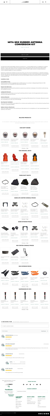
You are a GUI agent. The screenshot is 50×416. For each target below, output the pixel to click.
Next (27, 148)
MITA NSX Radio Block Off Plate (15, 257)
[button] (23, 384)
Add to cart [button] (45, 145)
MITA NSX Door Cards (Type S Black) (14, 278)
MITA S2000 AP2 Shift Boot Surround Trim (4, 187)
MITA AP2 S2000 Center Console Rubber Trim (5, 210)
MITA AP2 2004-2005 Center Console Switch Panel (15, 210)
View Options (5, 171)
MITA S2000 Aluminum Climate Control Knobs (15, 234)
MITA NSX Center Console (24, 257)
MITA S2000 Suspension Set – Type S (15, 301)
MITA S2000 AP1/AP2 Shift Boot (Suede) (24, 187)
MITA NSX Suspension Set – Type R (44, 301)
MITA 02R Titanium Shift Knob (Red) (25, 139)
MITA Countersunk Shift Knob (43, 140)
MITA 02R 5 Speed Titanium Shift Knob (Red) (15, 140)
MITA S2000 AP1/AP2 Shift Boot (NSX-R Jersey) (14, 188)
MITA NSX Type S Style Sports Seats (34, 163)
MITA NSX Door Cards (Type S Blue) (24, 278)
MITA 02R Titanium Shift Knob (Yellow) (35, 140)
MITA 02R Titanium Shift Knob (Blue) (5, 139)
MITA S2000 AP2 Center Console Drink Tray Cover (5, 234)
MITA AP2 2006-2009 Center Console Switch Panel (24, 210)
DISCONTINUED (5, 144)
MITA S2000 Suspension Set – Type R (5, 301)
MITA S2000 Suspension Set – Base (25, 301)
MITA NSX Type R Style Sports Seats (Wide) (24, 163)
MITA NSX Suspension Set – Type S (35, 301)
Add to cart (25, 54)
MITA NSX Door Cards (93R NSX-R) (5, 278)
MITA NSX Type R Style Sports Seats (4, 163)
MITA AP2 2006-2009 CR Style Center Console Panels (44, 210)
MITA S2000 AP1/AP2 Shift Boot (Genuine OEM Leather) (34, 188)
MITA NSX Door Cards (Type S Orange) (34, 278)
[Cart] (46, 2)
